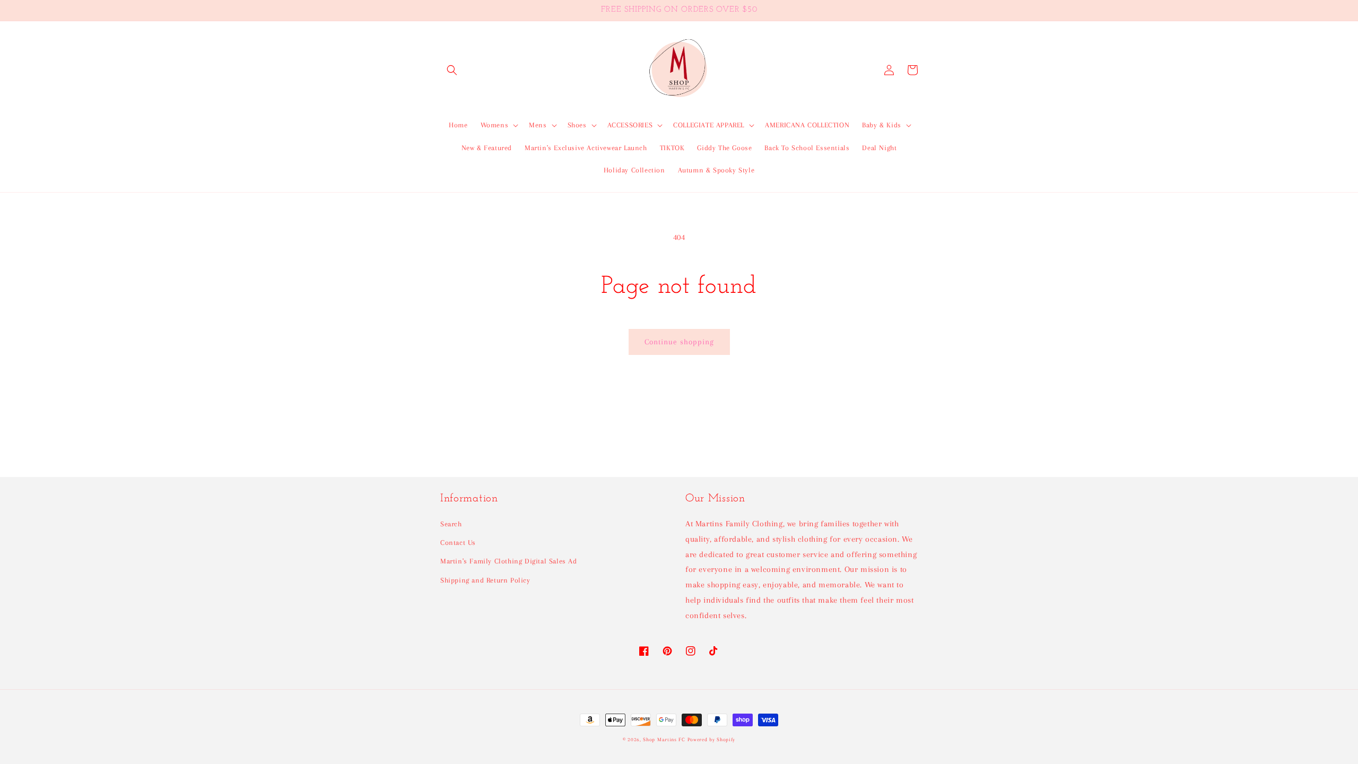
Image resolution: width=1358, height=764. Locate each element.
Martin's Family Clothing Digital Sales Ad (508, 561)
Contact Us (458, 542)
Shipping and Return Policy (485, 580)
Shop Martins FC (665, 739)
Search (451, 524)
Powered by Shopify (711, 739)
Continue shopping (679, 341)
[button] (452, 70)
